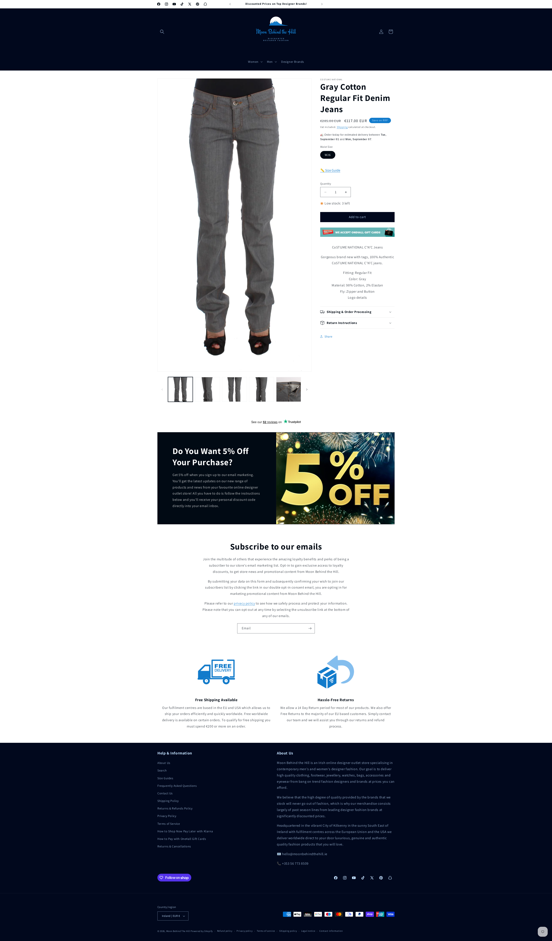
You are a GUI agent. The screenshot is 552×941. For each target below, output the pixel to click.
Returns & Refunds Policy (174, 808)
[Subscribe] (310, 628)
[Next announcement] (322, 4)
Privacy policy (244, 930)
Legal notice (308, 930)
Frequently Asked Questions (177, 786)
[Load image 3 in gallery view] (234, 389)
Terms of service (266, 930)
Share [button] (328, 336)
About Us (163, 763)
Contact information (331, 930)
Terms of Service (168, 824)
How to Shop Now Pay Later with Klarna (185, 831)
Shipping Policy (168, 801)
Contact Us (165, 793)
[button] (162, 31)
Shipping (342, 127)
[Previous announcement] (230, 4)
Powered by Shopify (202, 931)
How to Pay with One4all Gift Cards (181, 839)
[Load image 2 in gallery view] (207, 389)
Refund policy (224, 930)
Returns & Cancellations (174, 846)
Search (162, 770)
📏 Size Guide (330, 170)
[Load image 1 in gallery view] (180, 389)
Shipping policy (288, 930)
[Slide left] (162, 389)
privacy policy (244, 603)
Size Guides (165, 778)
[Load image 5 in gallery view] (288, 389)
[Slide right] (307, 389)
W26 (328, 155)
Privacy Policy (166, 816)
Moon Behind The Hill (178, 931)
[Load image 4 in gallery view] (261, 389)
